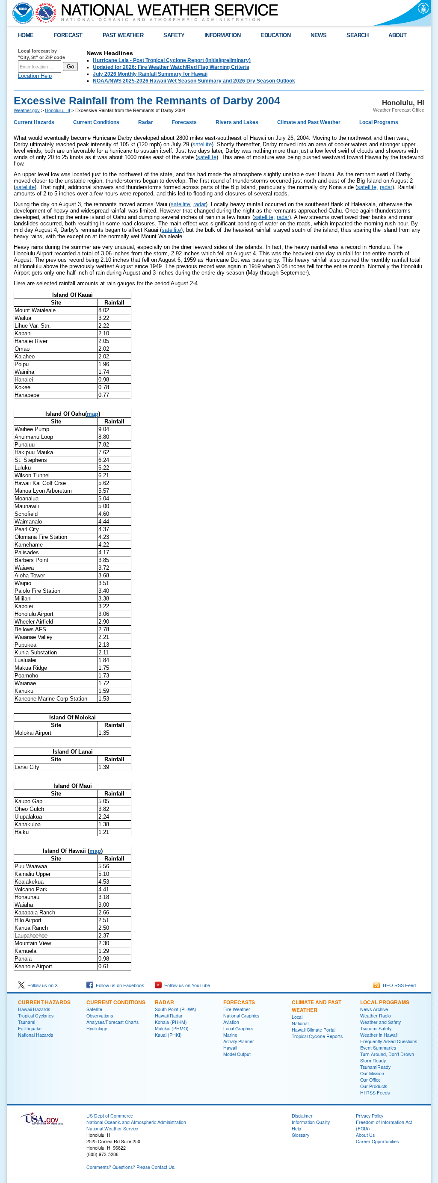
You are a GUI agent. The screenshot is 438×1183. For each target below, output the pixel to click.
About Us (365, 1135)
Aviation (231, 1022)
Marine (230, 1035)
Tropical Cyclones (35, 1015)
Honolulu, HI (57, 110)
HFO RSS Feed (398, 985)
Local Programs (378, 122)
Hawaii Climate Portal (313, 1029)
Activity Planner (238, 1041)
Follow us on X (41, 985)
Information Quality (311, 1122)
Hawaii (230, 1047)
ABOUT (397, 35)
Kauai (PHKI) (168, 1035)
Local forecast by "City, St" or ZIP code (41, 53)
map (92, 414)
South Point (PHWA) (175, 1009)
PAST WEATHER (123, 35)
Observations (99, 1015)
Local (297, 1017)
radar (386, 187)
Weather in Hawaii (378, 1035)
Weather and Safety (380, 1022)
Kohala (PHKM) (171, 1022)
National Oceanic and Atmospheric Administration (136, 1122)
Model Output (237, 1054)
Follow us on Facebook (118, 985)
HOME (26, 35)
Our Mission (372, 1073)
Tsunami (26, 1022)
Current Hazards (34, 122)
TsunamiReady (375, 1067)
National (300, 1023)
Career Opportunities (377, 1141)
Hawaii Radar (169, 1015)
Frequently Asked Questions (388, 1041)
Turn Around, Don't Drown (387, 1054)
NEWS (318, 35)
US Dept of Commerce (109, 1115)
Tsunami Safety (375, 1028)
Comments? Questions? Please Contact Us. (130, 1167)
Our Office (370, 1080)
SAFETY (173, 35)
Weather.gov (27, 110)
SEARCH (357, 35)
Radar (145, 122)
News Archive (374, 1009)
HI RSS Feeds (375, 1092)
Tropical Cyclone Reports (317, 1036)
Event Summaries (378, 1047)
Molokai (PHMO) (172, 1028)
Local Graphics (238, 1028)
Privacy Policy (369, 1115)
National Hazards (35, 1035)
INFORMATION (222, 35)
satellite (202, 144)
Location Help (35, 76)
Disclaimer (302, 1115)
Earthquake (29, 1028)
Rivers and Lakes (237, 122)
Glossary (300, 1135)
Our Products (373, 1086)
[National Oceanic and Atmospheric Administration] (21, 13)
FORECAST (68, 35)
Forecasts (184, 122)
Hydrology (96, 1028)
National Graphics (241, 1015)
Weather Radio (375, 1015)
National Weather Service (112, 1128)
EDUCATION (275, 35)
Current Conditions (96, 122)
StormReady (373, 1060)
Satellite (94, 1009)
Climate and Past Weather (308, 122)
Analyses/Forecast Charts (112, 1022)
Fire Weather (236, 1009)
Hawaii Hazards (34, 1009)
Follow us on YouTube (186, 985)
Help (296, 1128)
